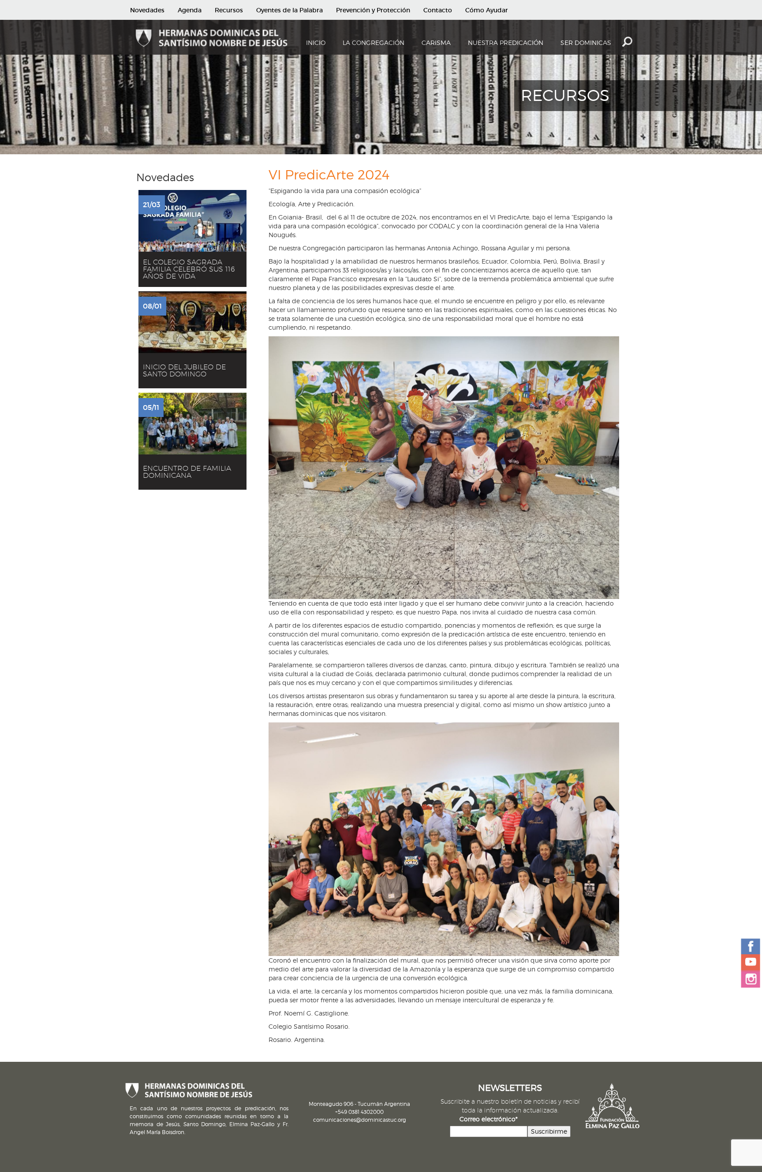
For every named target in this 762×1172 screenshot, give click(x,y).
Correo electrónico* (488, 1119)
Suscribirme (549, 1131)
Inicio (315, 42)
